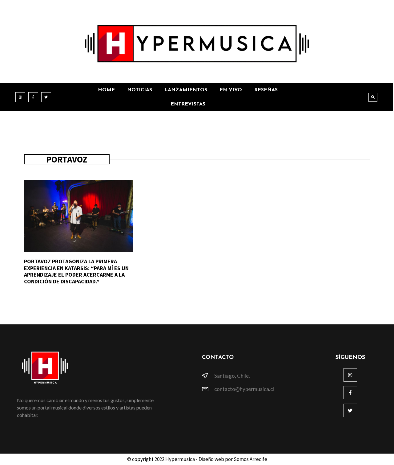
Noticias (139, 90)
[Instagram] (20, 97)
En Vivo (230, 90)
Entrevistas (188, 104)
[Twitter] (46, 97)
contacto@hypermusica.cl (244, 389)
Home (106, 90)
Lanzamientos (185, 90)
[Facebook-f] (33, 97)
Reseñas (266, 90)
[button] (372, 97)
